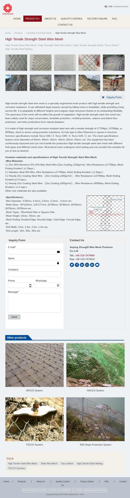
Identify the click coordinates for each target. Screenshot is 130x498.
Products (19, 33)
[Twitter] (72, 265)
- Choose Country (118, 6)
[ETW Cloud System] (97, 265)
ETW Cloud (30, 490)
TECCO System (34, 444)
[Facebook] (77, 265)
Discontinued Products (95, 490)
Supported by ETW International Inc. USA (65, 494)
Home (8, 33)
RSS (53, 490)
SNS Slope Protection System (95, 444)
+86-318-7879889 (85, 255)
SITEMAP (65, 490)
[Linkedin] (82, 265)
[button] (32, 19)
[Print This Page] (92, 265)
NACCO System (95, 390)
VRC (43, 490)
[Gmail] (87, 265)
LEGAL (78, 490)
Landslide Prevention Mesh (39, 33)
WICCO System (34, 390)
